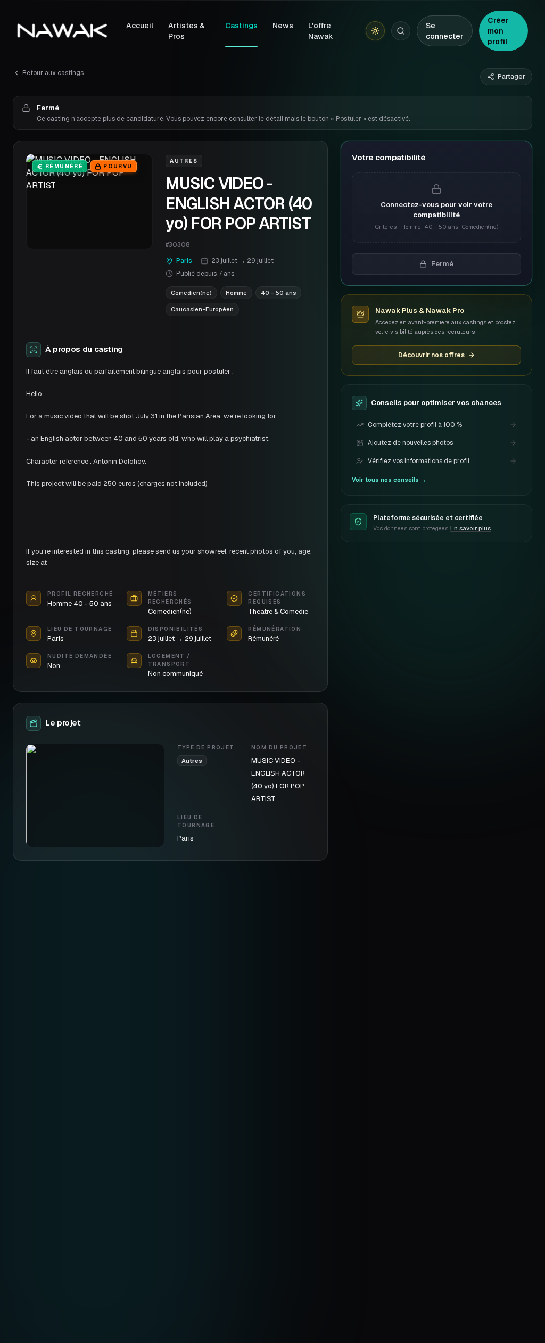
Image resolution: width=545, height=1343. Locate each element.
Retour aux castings (53, 73)
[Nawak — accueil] (62, 30)
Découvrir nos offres (431, 355)
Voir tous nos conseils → (389, 479)
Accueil (139, 25)
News (282, 25)
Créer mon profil (498, 30)
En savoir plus (470, 528)
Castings (241, 25)
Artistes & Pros (186, 31)
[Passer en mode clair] (375, 30)
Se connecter (445, 31)
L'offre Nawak (320, 31)
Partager (511, 76)
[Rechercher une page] (400, 30)
